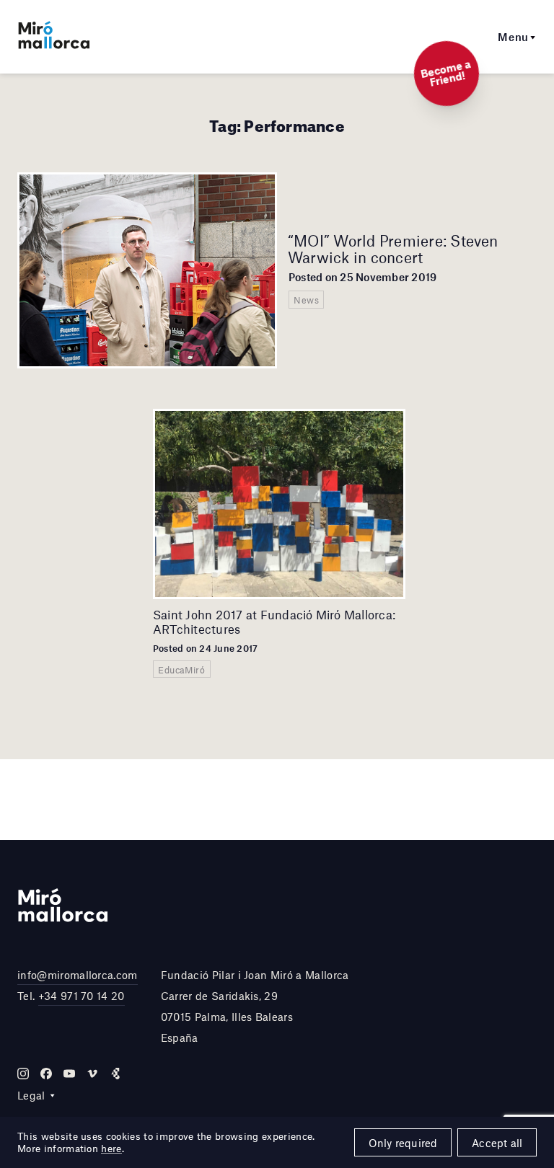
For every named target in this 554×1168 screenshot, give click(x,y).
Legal (31, 1095)
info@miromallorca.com (77, 974)
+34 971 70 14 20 (81, 995)
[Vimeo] (92, 1073)
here (111, 1148)
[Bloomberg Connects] (115, 1073)
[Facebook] (46, 1073)
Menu (513, 36)
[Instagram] (23, 1073)
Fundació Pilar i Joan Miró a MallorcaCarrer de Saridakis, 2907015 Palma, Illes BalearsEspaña (255, 1005)
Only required (403, 1142)
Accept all (497, 1142)
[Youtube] (69, 1073)
